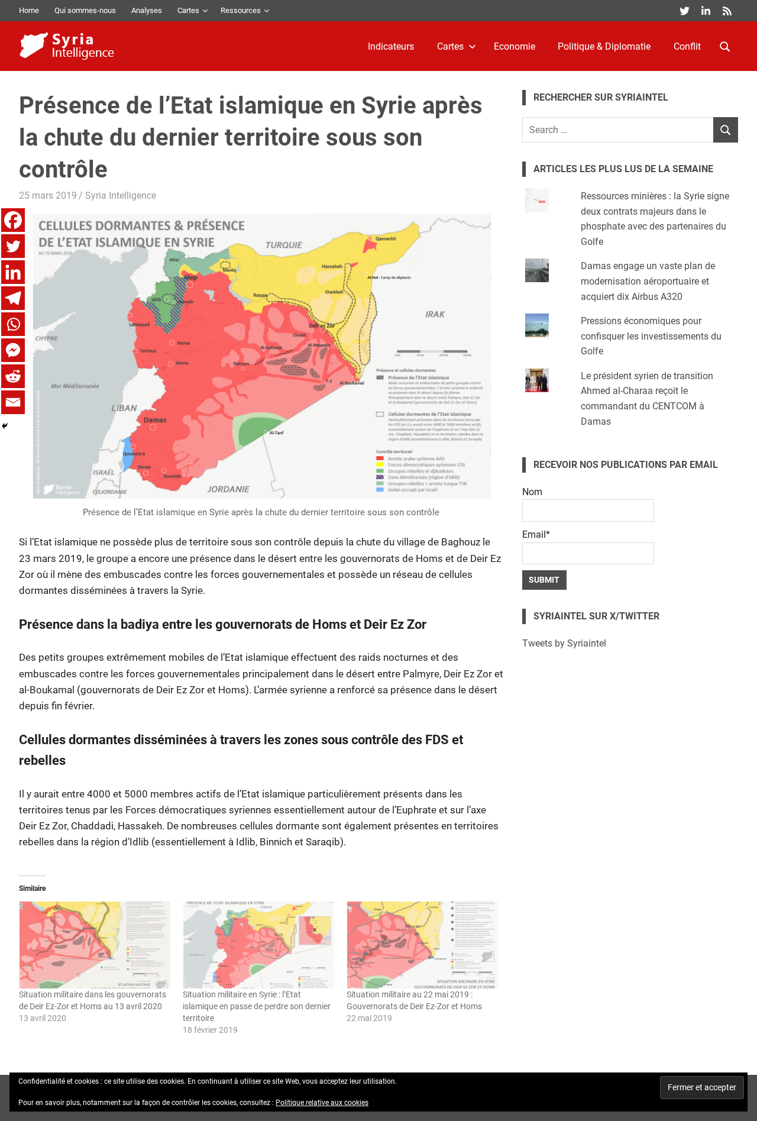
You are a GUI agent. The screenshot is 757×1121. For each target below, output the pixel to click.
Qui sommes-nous (85, 10)
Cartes (188, 10)
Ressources (241, 10)
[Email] (13, 402)
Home (29, 10)
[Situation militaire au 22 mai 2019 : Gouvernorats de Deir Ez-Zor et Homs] (423, 945)
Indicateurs (391, 46)
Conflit (687, 46)
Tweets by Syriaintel (564, 643)
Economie (514, 46)
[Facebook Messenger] (13, 350)
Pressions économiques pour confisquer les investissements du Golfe (651, 336)
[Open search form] (725, 45)
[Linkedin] (13, 272)
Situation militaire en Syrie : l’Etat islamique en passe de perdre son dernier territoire (257, 1006)
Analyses (146, 10)
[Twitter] (13, 246)
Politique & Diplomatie (604, 46)
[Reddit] (13, 376)
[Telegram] (13, 298)
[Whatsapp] (13, 324)
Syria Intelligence (120, 195)
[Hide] (4, 426)
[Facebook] (13, 220)
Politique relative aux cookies (322, 1103)
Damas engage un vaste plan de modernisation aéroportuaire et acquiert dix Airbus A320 (648, 281)
